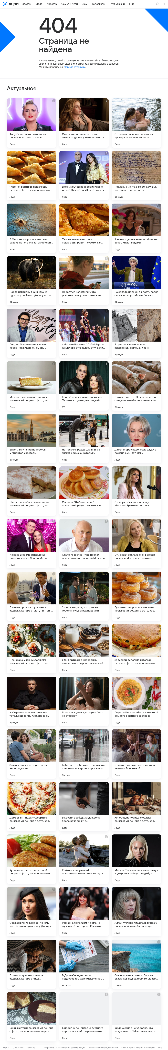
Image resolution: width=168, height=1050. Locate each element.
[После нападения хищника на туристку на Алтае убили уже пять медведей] (31, 280)
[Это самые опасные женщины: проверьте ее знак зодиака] (136, 123)
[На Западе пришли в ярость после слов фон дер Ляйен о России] (136, 280)
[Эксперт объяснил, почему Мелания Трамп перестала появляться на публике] (136, 491)
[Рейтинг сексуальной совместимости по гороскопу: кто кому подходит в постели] (84, 859)
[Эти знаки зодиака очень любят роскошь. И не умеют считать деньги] (136, 543)
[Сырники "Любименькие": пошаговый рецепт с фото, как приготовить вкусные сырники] (84, 491)
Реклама (31, 1047)
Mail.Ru (6, 1047)
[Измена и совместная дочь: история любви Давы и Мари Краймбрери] (31, 543)
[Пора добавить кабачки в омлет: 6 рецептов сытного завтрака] (136, 701)
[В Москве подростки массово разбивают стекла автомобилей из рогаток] (31, 228)
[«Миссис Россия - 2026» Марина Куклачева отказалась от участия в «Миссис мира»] (84, 333)
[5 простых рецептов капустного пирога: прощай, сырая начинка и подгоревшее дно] (84, 1016)
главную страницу (74, 67)
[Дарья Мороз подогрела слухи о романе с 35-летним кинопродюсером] (136, 438)
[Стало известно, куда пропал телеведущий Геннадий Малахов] (84, 543)
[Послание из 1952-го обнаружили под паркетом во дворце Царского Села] (136, 175)
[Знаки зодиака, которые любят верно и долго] (31, 754)
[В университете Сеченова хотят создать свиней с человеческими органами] (136, 386)
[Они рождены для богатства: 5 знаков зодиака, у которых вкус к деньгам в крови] (84, 123)
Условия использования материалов (138, 1047)
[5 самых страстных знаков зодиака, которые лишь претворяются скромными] (31, 964)
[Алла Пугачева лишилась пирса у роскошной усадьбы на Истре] (136, 911)
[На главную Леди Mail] (13, 4)
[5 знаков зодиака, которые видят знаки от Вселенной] (136, 754)
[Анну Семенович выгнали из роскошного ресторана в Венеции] (31, 123)
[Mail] (5, 4)
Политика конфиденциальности (103, 1047)
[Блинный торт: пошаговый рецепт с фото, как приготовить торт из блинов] (31, 1016)
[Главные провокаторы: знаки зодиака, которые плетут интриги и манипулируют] (31, 596)
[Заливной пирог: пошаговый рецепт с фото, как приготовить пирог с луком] (136, 648)
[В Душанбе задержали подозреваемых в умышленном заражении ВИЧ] (84, 964)
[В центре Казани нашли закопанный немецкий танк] (136, 333)
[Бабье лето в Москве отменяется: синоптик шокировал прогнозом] (84, 754)
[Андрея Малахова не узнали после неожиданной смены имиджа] (31, 333)
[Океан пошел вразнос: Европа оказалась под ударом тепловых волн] (136, 964)
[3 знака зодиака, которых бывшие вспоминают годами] (136, 228)
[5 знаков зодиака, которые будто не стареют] (84, 701)
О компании (18, 1047)
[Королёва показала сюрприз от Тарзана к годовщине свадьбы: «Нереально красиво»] (84, 386)
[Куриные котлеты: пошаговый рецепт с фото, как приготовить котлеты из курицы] (31, 859)
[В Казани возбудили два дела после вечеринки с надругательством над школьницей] (84, 806)
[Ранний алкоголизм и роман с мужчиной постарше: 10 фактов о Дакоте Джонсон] (84, 911)
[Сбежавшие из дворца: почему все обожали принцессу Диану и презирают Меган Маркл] (31, 911)
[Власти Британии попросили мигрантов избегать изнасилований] (31, 438)
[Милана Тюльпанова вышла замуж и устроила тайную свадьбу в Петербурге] (136, 859)
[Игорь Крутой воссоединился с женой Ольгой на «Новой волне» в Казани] (84, 175)
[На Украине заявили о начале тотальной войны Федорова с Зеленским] (31, 701)
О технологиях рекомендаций (70, 1047)
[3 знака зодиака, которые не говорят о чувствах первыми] (84, 596)
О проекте (49, 1047)
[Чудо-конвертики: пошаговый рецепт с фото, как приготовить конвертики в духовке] (31, 175)
